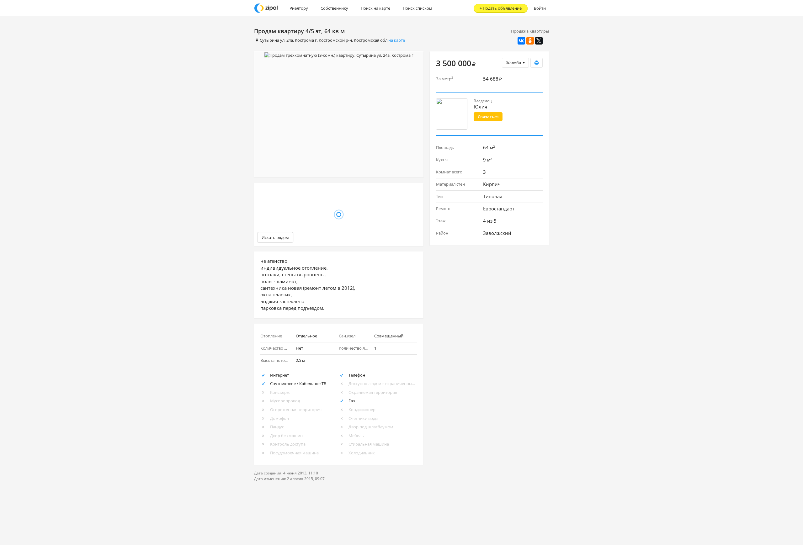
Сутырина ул (272, 40)
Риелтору (299, 8)
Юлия (480, 106)
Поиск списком (417, 8)
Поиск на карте (375, 8)
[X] (539, 41)
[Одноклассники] (530, 41)
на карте (396, 40)
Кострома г (306, 40)
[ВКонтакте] (521, 41)
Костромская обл (370, 40)
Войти (540, 8)
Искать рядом (275, 237)
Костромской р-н (335, 40)
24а (289, 40)
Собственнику (334, 8)
